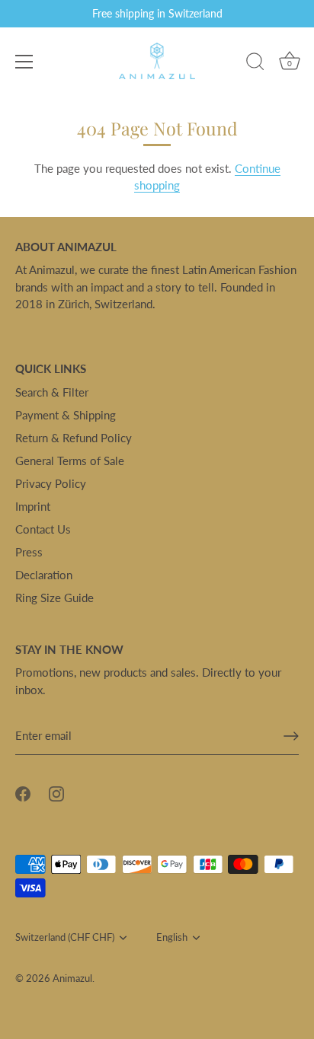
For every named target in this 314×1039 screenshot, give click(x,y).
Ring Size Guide (54, 597)
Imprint (32, 506)
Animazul (72, 978)
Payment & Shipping (65, 415)
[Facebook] (22, 792)
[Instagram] (56, 792)
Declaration (43, 575)
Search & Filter (51, 392)
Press (29, 552)
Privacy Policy (50, 483)
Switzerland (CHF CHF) (64, 937)
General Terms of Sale (69, 460)
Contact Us (43, 529)
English (171, 937)
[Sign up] (291, 736)
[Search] (255, 64)
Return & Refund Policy (73, 438)
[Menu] (24, 61)
